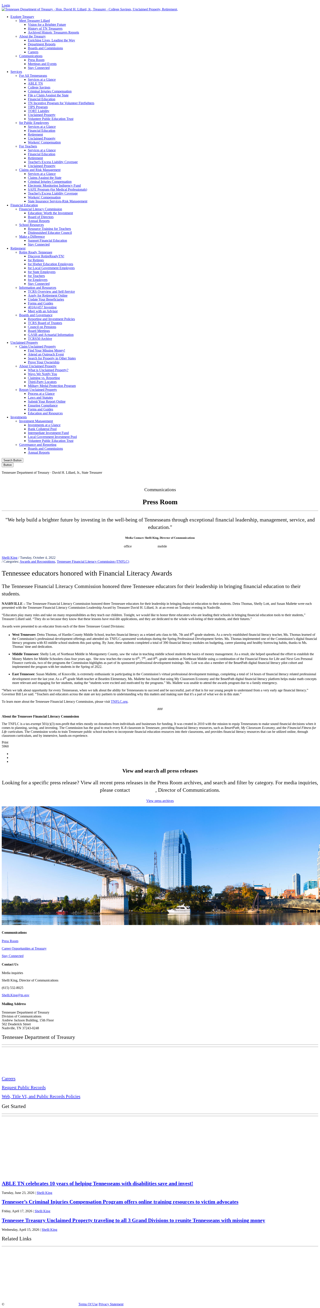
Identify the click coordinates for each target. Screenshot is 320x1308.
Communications (30, 56)
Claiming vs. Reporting (44, 378)
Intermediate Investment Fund (48, 433)
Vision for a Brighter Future (47, 24)
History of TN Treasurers (45, 28)
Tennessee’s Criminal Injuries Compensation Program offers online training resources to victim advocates (120, 1202)
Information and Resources (37, 287)
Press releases (209, 546)
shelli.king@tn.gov (183, 546)
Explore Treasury (22, 17)
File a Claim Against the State (48, 95)
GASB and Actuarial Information (51, 335)
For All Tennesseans (33, 75)
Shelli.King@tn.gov (15, 995)
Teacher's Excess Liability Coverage (53, 162)
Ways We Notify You (42, 374)
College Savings (39, 87)
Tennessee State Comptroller (28, 1275)
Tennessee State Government (28, 1254)
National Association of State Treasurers (39, 1295)
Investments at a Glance (44, 425)
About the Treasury (32, 36)
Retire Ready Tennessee (35, 252)
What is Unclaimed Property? (48, 370)
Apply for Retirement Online (47, 295)
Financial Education (41, 99)
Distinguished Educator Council (50, 232)
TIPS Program (38, 107)
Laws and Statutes (40, 397)
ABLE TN (35, 83)
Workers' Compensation (44, 142)
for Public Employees (34, 123)
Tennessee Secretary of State (28, 1285)
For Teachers (28, 146)
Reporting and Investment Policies (51, 319)
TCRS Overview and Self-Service (51, 291)
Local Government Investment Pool (52, 437)
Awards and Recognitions (37, 561)
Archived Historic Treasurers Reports (53, 32)
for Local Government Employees (51, 268)
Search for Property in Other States (52, 358)
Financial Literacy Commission (40, 209)
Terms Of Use (88, 1304)
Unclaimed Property (42, 115)
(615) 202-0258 (146, 546)
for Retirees (36, 260)
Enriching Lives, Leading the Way (51, 40)
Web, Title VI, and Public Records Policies (41, 1096)
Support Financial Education (47, 240)
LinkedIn (280, 480)
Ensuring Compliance (43, 405)
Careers (33, 52)
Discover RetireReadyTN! (46, 256)
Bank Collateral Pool (42, 429)
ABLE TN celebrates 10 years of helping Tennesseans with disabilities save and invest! (97, 1183)
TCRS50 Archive (40, 338)
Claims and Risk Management (40, 170)
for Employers (37, 280)
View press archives (160, 801)
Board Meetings (39, 331)
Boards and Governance (35, 315)
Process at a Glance (41, 393)
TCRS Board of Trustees (45, 323)
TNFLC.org (119, 701)
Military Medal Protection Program (52, 386)
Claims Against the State (44, 178)
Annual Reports (39, 221)
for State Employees (42, 272)
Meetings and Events (42, 64)
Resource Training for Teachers (49, 229)
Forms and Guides (40, 303)
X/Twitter (262, 480)
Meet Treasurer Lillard (34, 20)
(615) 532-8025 (112, 546)
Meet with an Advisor (43, 311)
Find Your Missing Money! (46, 350)
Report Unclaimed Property (38, 390)
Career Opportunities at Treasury (24, 948)
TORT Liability (38, 111)
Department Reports (42, 44)
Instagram (244, 480)
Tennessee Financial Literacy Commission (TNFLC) (93, 561)
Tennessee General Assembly (28, 1265)
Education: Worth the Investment (50, 213)
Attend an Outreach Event (46, 354)
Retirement (35, 134)
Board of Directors (41, 217)
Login (6, 5)
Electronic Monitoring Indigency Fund (54, 185)
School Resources (31, 225)
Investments (18, 417)
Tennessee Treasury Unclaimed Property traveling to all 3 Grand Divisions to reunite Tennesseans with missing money (133, 1220)
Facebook (225, 480)
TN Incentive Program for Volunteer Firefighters (61, 103)
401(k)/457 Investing (42, 307)
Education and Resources (45, 413)
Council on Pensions (42, 327)
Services (16, 72)
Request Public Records (24, 1087)
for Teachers (36, 276)
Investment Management (36, 421)
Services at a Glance (42, 79)
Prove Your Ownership (43, 362)
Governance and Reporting (37, 444)
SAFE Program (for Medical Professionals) (57, 189)
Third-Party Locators (42, 382)
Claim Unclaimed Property (37, 346)
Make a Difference (32, 236)
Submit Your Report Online (47, 401)
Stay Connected (39, 68)
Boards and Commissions (45, 48)
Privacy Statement (111, 1304)
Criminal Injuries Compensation (50, 91)
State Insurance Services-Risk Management (57, 201)
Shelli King (9, 557)
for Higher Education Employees (50, 264)
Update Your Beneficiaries (46, 299)
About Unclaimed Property (37, 366)
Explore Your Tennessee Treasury (33, 1122)
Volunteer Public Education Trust (50, 119)
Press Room (36, 60)
